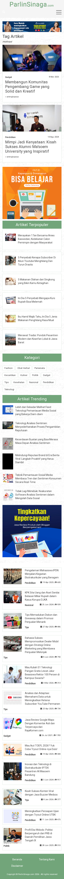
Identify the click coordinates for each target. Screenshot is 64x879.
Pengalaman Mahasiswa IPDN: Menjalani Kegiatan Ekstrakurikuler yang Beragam (42, 574)
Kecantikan (10, 375)
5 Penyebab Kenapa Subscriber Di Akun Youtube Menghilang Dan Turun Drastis (37, 261)
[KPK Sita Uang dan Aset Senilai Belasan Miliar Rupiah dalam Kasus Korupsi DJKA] (15, 596)
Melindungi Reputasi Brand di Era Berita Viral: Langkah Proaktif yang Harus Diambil (37, 459)
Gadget (8, 77)
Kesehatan (19, 382)
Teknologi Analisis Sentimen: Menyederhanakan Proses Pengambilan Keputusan (37, 427)
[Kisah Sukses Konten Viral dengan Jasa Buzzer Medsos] (15, 796)
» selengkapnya (12, 97)
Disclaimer (17, 865)
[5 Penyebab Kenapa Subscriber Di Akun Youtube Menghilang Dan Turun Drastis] (13, 260)
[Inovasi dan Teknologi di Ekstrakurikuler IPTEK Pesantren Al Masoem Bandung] (15, 771)
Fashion (8, 368)
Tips (6, 382)
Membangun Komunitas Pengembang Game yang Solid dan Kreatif (27, 86)
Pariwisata (39, 368)
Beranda (17, 859)
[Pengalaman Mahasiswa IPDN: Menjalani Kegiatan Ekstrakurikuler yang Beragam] (15, 576)
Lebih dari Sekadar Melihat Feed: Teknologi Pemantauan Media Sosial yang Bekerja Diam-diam (35, 411)
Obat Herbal (23, 368)
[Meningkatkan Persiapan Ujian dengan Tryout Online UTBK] (15, 816)
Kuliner (23, 375)
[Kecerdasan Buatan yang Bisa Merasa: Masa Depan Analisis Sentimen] (10, 443)
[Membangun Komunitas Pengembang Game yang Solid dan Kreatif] (31, 58)
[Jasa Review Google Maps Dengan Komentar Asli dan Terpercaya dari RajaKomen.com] (15, 723)
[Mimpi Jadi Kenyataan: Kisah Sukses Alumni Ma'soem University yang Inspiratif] (31, 124)
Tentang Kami (47, 859)
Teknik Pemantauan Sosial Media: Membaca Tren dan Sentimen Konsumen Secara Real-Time (38, 478)
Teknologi (9, 389)
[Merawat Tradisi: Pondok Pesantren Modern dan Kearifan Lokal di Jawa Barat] (13, 339)
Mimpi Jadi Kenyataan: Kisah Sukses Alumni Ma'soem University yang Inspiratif (30, 147)
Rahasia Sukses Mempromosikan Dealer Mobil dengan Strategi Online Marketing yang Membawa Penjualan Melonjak (41, 645)
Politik (35, 375)
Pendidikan (10, 137)
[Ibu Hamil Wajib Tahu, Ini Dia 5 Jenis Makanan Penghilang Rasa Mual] (13, 318)
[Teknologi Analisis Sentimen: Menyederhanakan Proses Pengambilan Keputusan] (10, 425)
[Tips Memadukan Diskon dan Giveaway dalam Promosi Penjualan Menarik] (15, 620)
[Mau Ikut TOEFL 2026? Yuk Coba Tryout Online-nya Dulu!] (15, 749)
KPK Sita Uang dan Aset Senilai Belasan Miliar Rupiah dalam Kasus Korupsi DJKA (42, 596)
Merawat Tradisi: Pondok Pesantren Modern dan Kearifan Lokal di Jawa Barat (38, 339)
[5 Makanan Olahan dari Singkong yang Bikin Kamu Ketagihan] (13, 281)
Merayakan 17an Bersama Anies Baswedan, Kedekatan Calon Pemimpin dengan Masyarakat (36, 239)
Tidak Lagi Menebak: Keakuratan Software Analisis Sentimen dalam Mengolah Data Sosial (34, 495)
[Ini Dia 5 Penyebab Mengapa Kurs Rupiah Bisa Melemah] (13, 300)
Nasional (33, 382)
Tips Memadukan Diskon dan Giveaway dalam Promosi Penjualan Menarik (41, 618)
